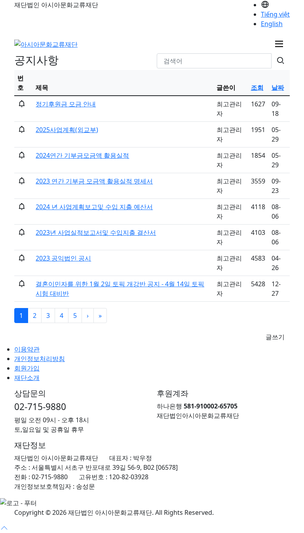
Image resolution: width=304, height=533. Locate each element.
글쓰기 (275, 337)
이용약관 (27, 349)
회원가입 (27, 368)
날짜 (278, 87)
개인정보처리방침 (39, 358)
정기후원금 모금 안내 (66, 104)
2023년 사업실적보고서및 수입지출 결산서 (96, 232)
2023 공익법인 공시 (63, 258)
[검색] (280, 60)
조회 (257, 87)
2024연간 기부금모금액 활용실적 (82, 155)
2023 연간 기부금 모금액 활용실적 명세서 (94, 181)
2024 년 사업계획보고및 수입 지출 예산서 (94, 206)
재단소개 (27, 377)
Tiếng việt (275, 14)
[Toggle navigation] (279, 44)
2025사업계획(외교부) (67, 129)
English (272, 23)
